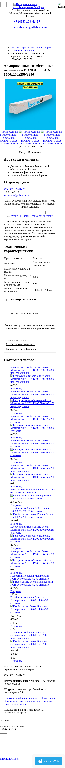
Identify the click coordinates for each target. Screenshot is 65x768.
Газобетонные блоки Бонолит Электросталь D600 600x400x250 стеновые (29, 600)
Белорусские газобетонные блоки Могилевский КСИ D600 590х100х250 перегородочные (32, 394)
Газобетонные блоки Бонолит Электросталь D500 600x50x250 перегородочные (28, 635)
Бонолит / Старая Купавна (21, 349)
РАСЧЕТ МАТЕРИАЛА (24, 313)
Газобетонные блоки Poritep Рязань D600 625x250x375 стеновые (30, 509)
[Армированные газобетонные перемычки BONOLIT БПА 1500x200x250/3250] (30, 104)
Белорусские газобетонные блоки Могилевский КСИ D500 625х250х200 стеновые (32, 554)
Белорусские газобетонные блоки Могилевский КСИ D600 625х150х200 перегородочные (32, 468)
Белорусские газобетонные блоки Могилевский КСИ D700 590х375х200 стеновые (32, 419)
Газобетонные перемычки (21, 344)
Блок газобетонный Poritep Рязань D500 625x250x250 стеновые (33, 491)
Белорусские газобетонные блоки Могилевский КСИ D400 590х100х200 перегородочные (32, 370)
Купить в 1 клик (20, 215)
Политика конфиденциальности (22, 698)
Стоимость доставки (41, 215)
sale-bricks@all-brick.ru (30, 27)
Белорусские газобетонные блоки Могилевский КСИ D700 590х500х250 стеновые (32, 529)
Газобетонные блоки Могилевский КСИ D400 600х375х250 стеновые (30, 577)
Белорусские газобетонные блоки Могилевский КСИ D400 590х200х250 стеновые (32, 443)
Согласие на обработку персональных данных (29, 699)
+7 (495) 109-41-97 (27, 21)
